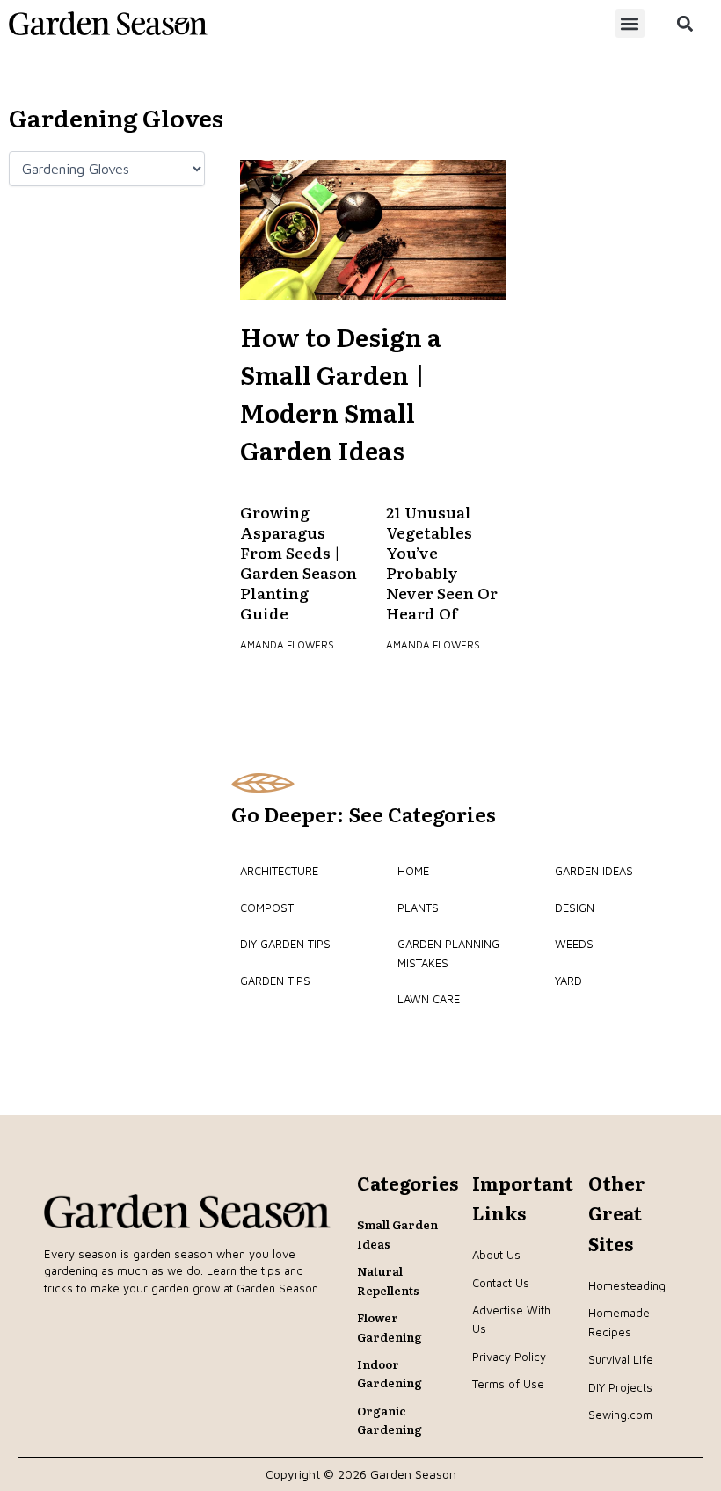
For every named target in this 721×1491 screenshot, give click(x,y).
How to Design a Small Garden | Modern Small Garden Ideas (340, 392)
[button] (630, 23)
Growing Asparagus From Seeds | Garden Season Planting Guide (298, 562)
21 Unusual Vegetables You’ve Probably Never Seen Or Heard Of (442, 562)
